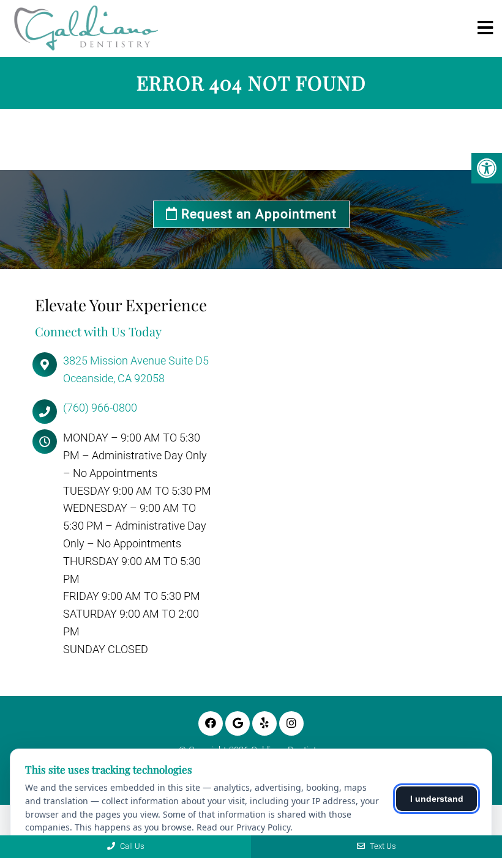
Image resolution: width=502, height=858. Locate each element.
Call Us (131, 846)
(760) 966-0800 (100, 407)
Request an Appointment (257, 214)
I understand (436, 799)
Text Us (382, 846)
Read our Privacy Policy (243, 827)
